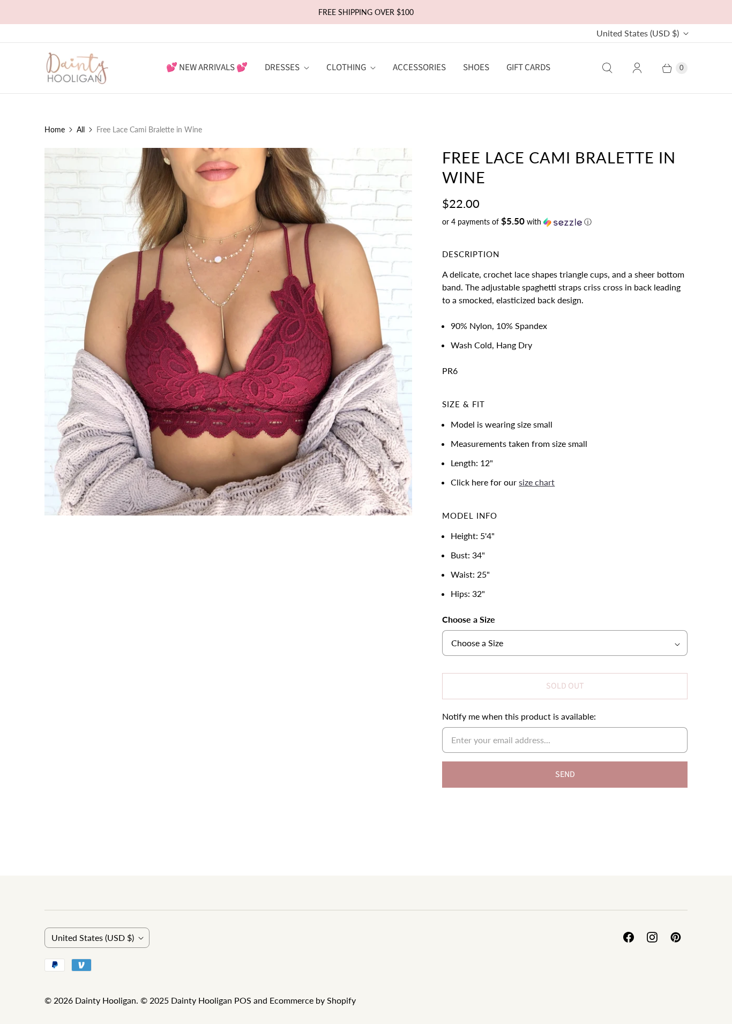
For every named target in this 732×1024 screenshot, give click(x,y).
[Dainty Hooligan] (76, 67)
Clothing (346, 67)
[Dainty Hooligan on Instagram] (652, 937)
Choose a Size (468, 619)
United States (637, 33)
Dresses (282, 67)
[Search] (607, 68)
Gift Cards (528, 67)
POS (242, 1000)
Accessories (419, 67)
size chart (537, 482)
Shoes (476, 67)
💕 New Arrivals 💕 (207, 67)
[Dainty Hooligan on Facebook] (628, 937)
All (81, 129)
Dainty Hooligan (105, 1000)
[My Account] (637, 68)
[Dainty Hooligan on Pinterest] (676, 937)
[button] (565, 221)
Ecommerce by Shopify (313, 1000)
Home (54, 129)
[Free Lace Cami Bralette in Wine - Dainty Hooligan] (228, 331)
